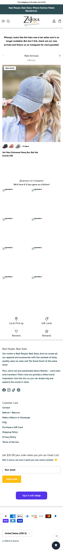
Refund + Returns (11, 412)
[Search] (9, 21)
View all (31, 60)
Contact (6, 407)
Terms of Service (10, 441)
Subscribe (11, 479)
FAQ (4, 422)
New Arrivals (31, 55)
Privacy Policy (9, 436)
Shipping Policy (10, 432)
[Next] (58, 103)
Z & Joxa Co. (14, 541)
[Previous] (4, 103)
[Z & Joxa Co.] (31, 21)
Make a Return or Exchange (16, 417)
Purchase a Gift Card (12, 427)
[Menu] (3, 21)
